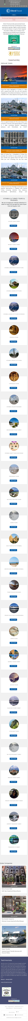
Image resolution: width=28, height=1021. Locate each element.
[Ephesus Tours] (14, 330)
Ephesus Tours (14, 337)
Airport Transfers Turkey (14, 824)
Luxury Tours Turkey (14, 221)
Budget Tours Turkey (14, 244)
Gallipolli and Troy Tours (14, 499)
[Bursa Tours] (14, 515)
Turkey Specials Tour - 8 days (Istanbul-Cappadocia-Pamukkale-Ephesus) (14, 118)
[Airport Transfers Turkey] (14, 816)
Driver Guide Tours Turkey (14, 430)
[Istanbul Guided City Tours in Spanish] (14, 306)
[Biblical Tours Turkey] (14, 770)
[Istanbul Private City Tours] (14, 353)
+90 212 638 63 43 (14, 2)
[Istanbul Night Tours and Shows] (14, 446)
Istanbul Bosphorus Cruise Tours (14, 267)
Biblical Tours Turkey (14, 777)
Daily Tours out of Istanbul (14, 545)
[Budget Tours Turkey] (14, 237)
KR (24, 6)
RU (26, 6)
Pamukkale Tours (14, 476)
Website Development (18, 1008)
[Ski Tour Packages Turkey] (14, 747)
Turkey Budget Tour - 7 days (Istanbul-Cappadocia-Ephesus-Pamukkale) (14, 86)
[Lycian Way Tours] (14, 724)
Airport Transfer (11, 1006)
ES (22, 6)
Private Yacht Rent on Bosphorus (14, 615)
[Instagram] (16, 1011)
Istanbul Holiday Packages (14, 406)
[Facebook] (18, 1011)
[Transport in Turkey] (14, 839)
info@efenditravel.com (15, 1)
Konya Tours (14, 638)
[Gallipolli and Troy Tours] (14, 492)
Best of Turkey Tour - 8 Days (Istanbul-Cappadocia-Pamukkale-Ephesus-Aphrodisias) (14, 151)
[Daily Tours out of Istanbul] (14, 538)
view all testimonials (6, 982)
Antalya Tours (14, 684)
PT (13, 6)
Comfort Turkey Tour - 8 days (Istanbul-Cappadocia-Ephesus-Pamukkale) (14, 183)
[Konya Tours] (14, 631)
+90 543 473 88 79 (15, 4)
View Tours (13, 225)
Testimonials (6, 960)
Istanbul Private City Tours (14, 360)
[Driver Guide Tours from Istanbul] (14, 561)
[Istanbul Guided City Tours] (14, 283)
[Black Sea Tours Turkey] (14, 700)
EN (11, 6)
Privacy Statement (9, 1008)
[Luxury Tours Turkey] (14, 214)
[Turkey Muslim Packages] (14, 585)
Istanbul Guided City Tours (14, 291)
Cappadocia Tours (14, 383)
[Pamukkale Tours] (14, 469)
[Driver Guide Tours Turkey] (14, 422)
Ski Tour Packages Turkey (14, 754)
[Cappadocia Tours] (14, 376)
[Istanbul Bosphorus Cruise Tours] (14, 260)
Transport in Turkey (14, 847)
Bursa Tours (14, 522)
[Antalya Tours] (14, 677)
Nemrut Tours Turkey (14, 661)
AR (15, 6)
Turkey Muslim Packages (14, 592)
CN (19, 6)
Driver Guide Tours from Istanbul (14, 569)
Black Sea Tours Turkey (14, 708)
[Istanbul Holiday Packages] (14, 399)
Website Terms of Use (19, 1006)
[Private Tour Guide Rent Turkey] (14, 793)
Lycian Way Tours (14, 731)
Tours (6, 1006)
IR (17, 6)
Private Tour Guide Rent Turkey (14, 800)
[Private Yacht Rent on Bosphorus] (14, 608)
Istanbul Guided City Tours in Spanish (14, 314)
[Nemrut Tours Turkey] (14, 654)
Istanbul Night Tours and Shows (14, 453)
